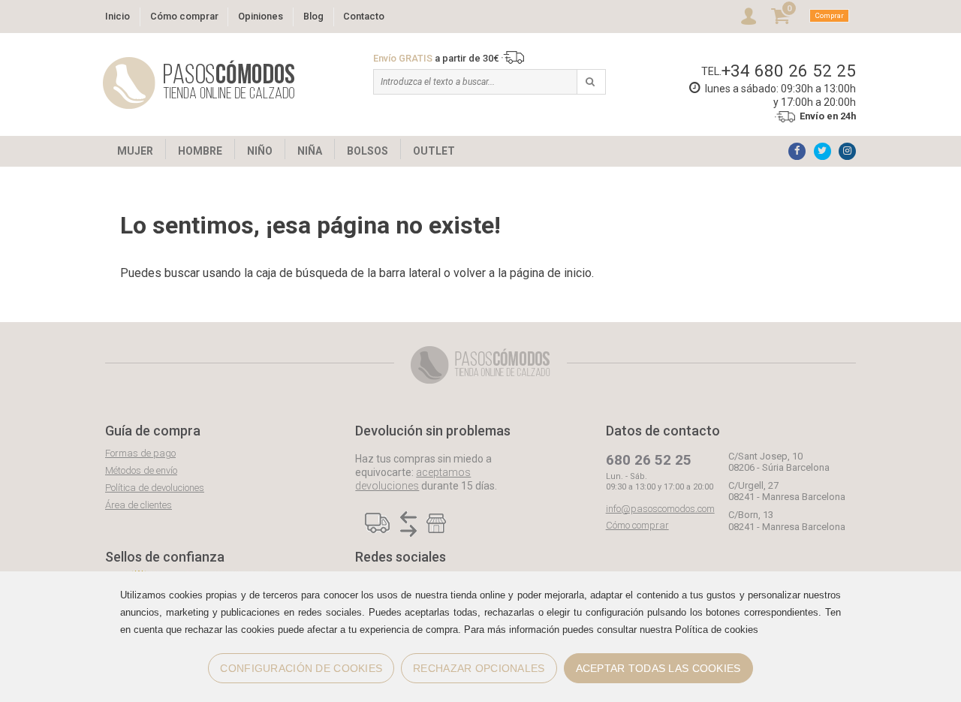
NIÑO (260, 151)
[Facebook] (797, 151)
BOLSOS (367, 151)
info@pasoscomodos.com (660, 508)
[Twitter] (822, 151)
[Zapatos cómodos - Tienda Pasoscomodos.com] (199, 83)
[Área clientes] (748, 16)
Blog (313, 16)
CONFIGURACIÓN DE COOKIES (301, 668)
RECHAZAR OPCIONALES (478, 668)
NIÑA (309, 151)
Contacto (363, 16)
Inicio (117, 16)
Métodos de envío (141, 470)
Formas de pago (140, 453)
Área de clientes (138, 505)
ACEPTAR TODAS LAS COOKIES (658, 668)
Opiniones (260, 16)
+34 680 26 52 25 (789, 70)
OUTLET (434, 151)
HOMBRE (200, 151)
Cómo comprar (184, 16)
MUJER (135, 151)
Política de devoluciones (154, 487)
